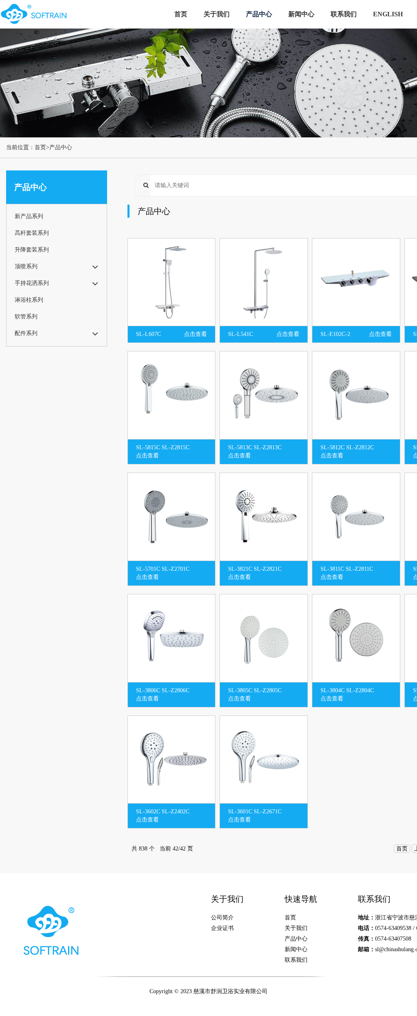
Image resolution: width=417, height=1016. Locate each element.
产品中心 (259, 14)
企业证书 (222, 928)
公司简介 (222, 917)
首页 (180, 14)
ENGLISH (388, 14)
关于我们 (217, 14)
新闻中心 (301, 14)
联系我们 (344, 14)
